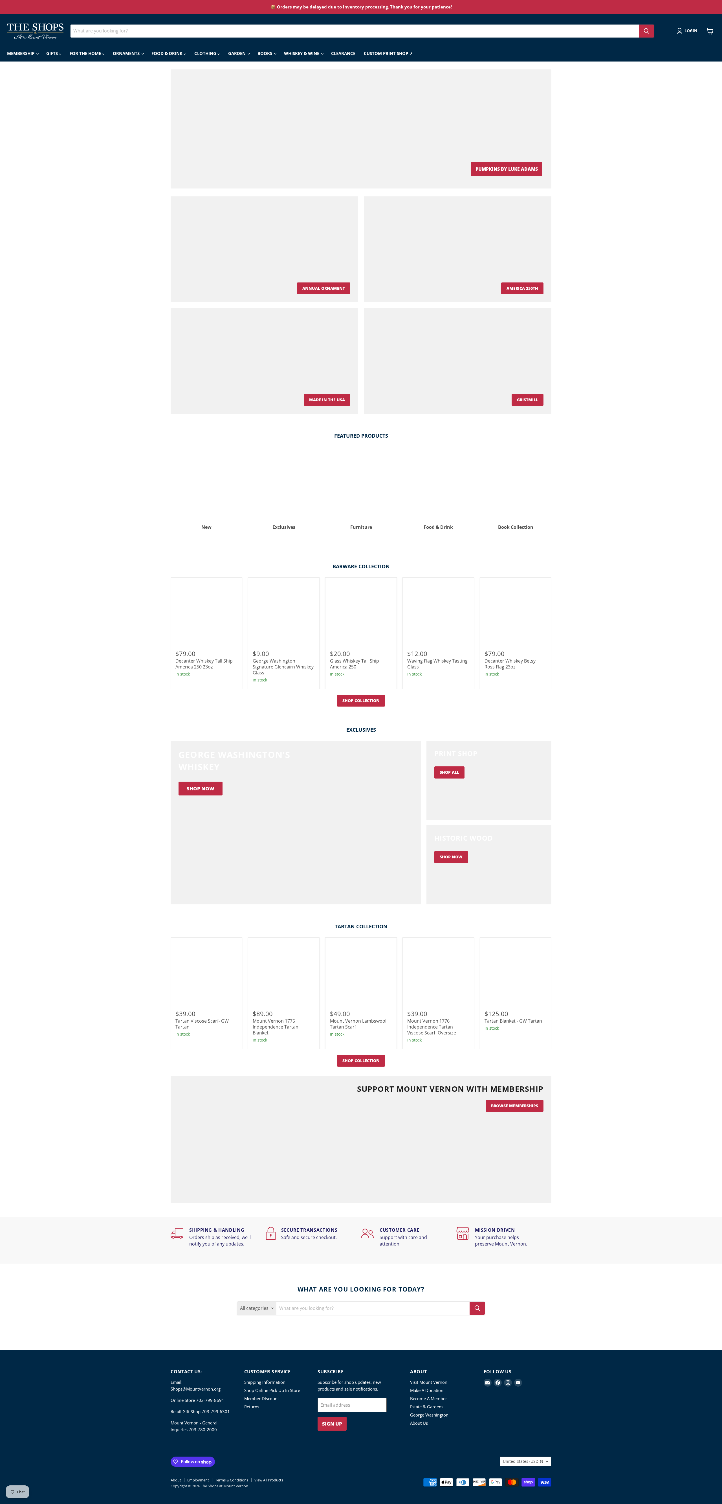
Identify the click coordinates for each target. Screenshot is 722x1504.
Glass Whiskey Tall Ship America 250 (354, 664)
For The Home (86, 53)
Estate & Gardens (426, 1406)
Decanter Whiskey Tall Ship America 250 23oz (204, 664)
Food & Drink (167, 53)
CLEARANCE (343, 53)
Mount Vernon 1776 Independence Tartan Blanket (275, 1027)
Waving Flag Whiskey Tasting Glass (437, 664)
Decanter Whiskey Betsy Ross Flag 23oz (510, 664)
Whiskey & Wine (302, 53)
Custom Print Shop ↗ (388, 53)
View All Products (268, 1480)
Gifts (52, 53)
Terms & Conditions (231, 1480)
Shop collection (361, 700)
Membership (21, 53)
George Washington (429, 1415)
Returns (251, 1406)
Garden (237, 53)
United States (523, 1461)
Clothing (205, 53)
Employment (198, 1480)
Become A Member (428, 1398)
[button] (688, 31)
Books (265, 53)
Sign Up (332, 1423)
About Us (419, 1423)
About (176, 1480)
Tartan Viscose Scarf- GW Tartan (202, 1024)
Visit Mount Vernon (428, 1382)
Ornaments (127, 53)
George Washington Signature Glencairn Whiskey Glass (283, 667)
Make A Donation (426, 1390)
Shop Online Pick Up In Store (272, 1390)
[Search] (646, 31)
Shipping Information (264, 1382)
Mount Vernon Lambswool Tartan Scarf (358, 1024)
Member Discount (261, 1398)
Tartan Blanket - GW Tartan (513, 1021)
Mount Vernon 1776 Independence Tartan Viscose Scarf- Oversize (431, 1027)
